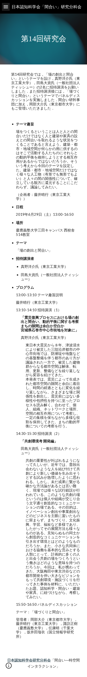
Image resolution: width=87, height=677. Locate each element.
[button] (6, 6)
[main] (43, 39)
